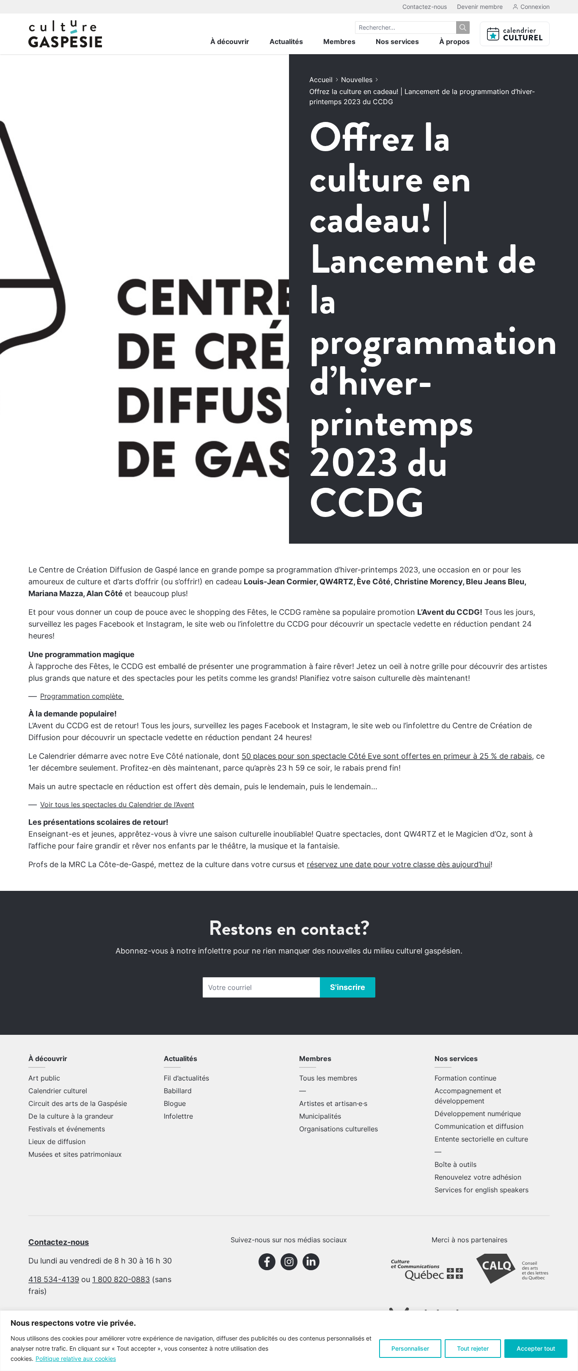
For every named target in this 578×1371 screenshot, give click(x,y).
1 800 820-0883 (121, 1279)
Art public (44, 1078)
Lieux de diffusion (56, 1141)
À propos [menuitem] (454, 41)
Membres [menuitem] (339, 41)
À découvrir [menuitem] (229, 41)
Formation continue (465, 1078)
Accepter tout (536, 1348)
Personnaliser (410, 1348)
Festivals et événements (66, 1129)
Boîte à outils (455, 1164)
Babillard (178, 1090)
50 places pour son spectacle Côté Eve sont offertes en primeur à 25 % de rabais (387, 756)
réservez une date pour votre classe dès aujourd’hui (398, 864)
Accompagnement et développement (468, 1095)
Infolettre (178, 1116)
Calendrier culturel (57, 1090)
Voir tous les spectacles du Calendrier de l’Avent (117, 804)
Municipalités (320, 1116)
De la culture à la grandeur (70, 1116)
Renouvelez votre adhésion (478, 1177)
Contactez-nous (424, 6)
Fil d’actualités (186, 1078)
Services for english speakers (481, 1190)
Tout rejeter (473, 1348)
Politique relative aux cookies (76, 1358)
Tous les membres (328, 1078)
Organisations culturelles (338, 1129)
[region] (289, 1340)
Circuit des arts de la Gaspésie (77, 1103)
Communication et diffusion (479, 1126)
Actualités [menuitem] (286, 41)
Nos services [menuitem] (397, 41)
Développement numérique (478, 1113)
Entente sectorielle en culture (481, 1139)
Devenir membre (480, 6)
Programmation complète (82, 696)
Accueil (321, 79)
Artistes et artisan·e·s (333, 1103)
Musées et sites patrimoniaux (75, 1154)
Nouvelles (356, 79)
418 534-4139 (53, 1279)
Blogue (175, 1103)
